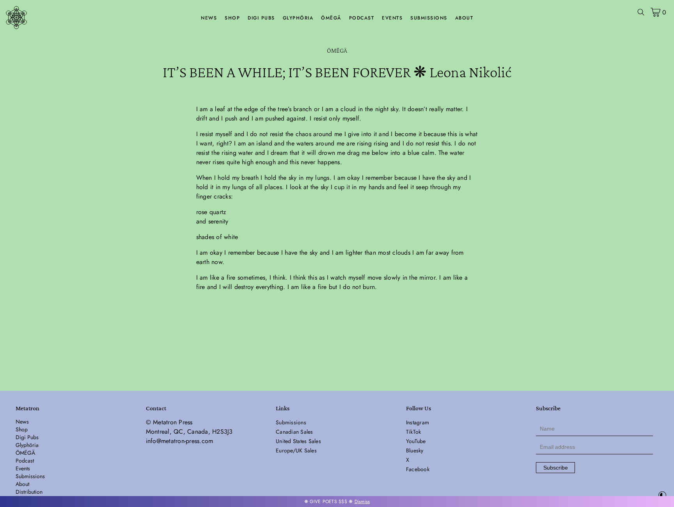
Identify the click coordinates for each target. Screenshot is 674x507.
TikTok (413, 432)
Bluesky (415, 450)
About (464, 17)
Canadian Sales (294, 432)
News (209, 17)
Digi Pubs (261, 17)
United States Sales (298, 441)
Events (392, 17)
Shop (232, 17)
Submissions (428, 17)
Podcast (361, 17)
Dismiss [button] (362, 501)
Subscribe (555, 467)
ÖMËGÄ (331, 17)
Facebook (417, 469)
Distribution (29, 492)
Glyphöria (298, 17)
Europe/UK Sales (296, 450)
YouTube (416, 441)
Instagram (417, 422)
